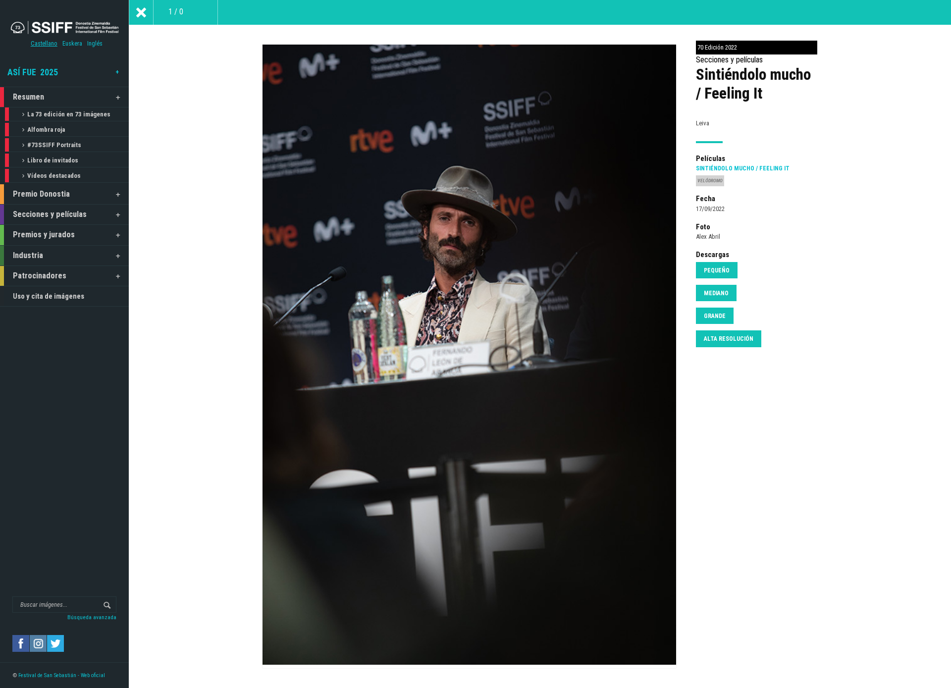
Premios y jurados (44, 234)
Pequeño (717, 270)
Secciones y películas (50, 214)
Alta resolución (728, 338)
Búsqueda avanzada (91, 617)
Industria (28, 255)
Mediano (716, 293)
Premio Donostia (41, 194)
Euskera (72, 43)
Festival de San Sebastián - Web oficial (61, 675)
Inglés (95, 43)
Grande (715, 316)
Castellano (44, 43)
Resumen (28, 97)
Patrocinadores (39, 275)
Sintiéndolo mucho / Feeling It (743, 168)
